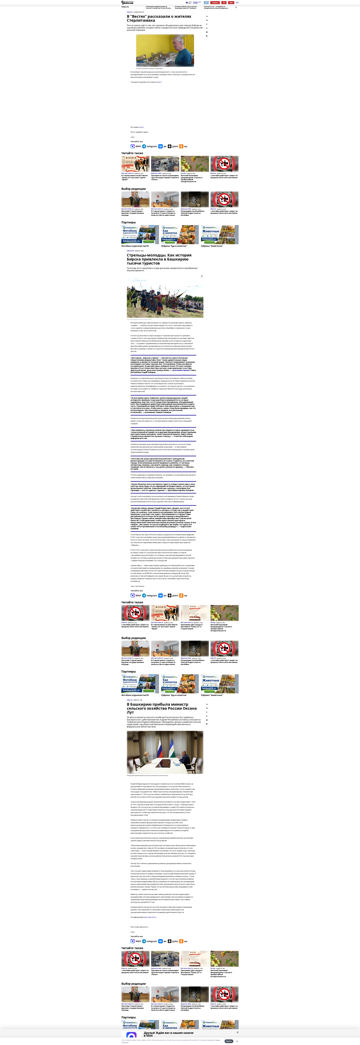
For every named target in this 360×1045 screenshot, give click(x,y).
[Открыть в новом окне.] (136, 146)
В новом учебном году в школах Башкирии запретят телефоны (186, 7)
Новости (125, 7)
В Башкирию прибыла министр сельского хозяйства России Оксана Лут (158, 7)
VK (206, 2)
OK (224, 2)
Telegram (215, 2)
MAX (231, 2)
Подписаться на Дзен (197, 3)
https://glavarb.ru (150, 917)
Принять (229, 1041)
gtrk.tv (159, 82)
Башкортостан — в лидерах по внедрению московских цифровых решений (216, 7)
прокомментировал (181, 370)
